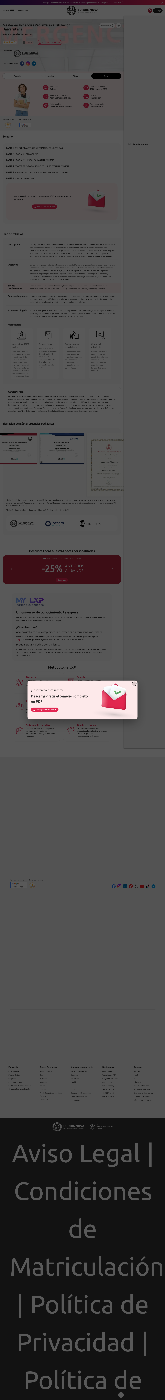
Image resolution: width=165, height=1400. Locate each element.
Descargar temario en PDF (46, 710)
